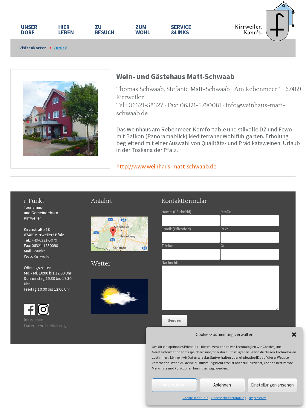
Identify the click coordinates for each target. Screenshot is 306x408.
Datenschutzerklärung (228, 397)
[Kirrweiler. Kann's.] (265, 20)
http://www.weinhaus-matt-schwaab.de (166, 166)
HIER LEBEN (66, 29)
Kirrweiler (42, 256)
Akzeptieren (174, 385)
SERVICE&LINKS (181, 29)
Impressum (258, 397)
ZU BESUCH (104, 29)
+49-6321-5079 (44, 240)
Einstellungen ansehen (272, 385)
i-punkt (39, 251)
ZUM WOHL (142, 29)
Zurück (60, 47)
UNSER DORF (29, 29)
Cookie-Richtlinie (195, 397)
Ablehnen (222, 385)
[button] (294, 335)
